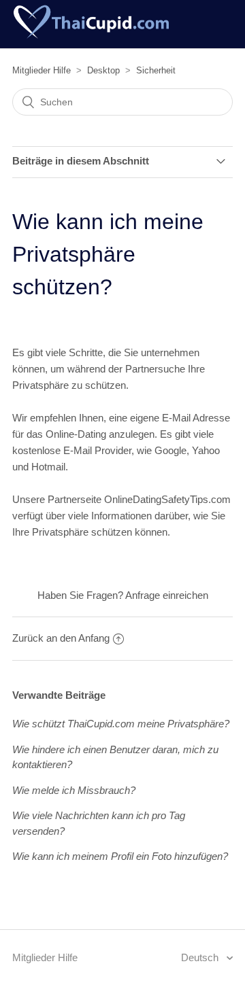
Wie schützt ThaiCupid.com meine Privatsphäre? (120, 723)
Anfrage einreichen (166, 595)
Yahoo (206, 450)
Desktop (103, 70)
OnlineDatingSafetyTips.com (167, 499)
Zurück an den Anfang (61, 638)
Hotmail (48, 466)
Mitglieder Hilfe (41, 70)
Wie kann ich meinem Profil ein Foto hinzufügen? (120, 856)
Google (170, 450)
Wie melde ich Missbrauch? (73, 790)
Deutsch (201, 957)
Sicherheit (156, 70)
